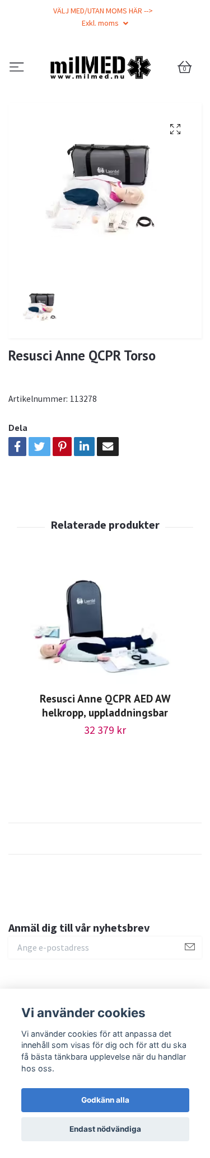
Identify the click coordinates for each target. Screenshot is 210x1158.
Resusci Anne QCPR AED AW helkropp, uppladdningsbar (105, 763)
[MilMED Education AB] (105, 97)
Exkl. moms (101, 23)
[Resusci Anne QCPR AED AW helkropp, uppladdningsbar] (105, 686)
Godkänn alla (105, 1099)
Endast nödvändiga (105, 1128)
